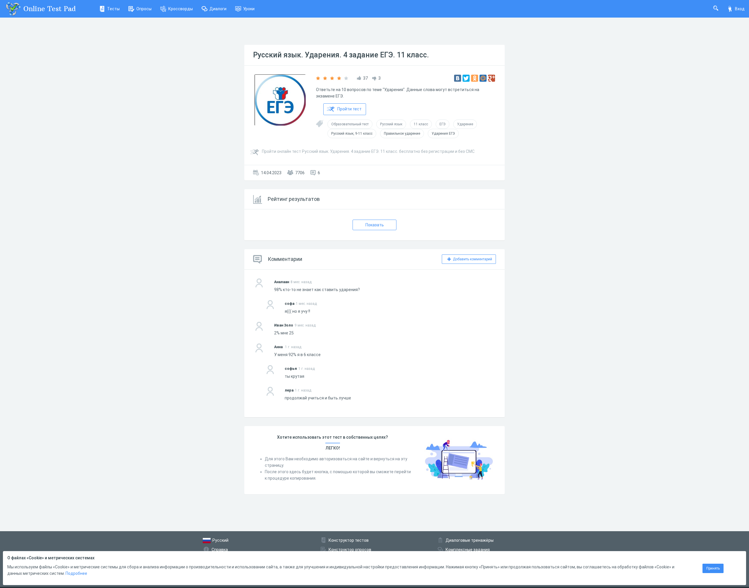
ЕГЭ (442, 124)
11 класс (421, 124)
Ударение (465, 124)
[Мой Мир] (483, 78)
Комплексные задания (468, 549)
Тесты (113, 8)
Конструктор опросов (350, 549)
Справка (220, 549)
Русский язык (391, 124)
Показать (374, 225)
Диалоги (217, 8)
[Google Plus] (491, 78)
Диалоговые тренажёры (470, 540)
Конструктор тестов (349, 540)
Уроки (249, 8)
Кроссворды (180, 8)
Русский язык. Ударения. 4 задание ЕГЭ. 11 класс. (341, 55)
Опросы (144, 8)
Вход (740, 8)
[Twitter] (466, 78)
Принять (713, 568)
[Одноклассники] (474, 78)
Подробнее (76, 573)
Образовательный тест (350, 124)
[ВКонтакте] (457, 78)
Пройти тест (349, 109)
